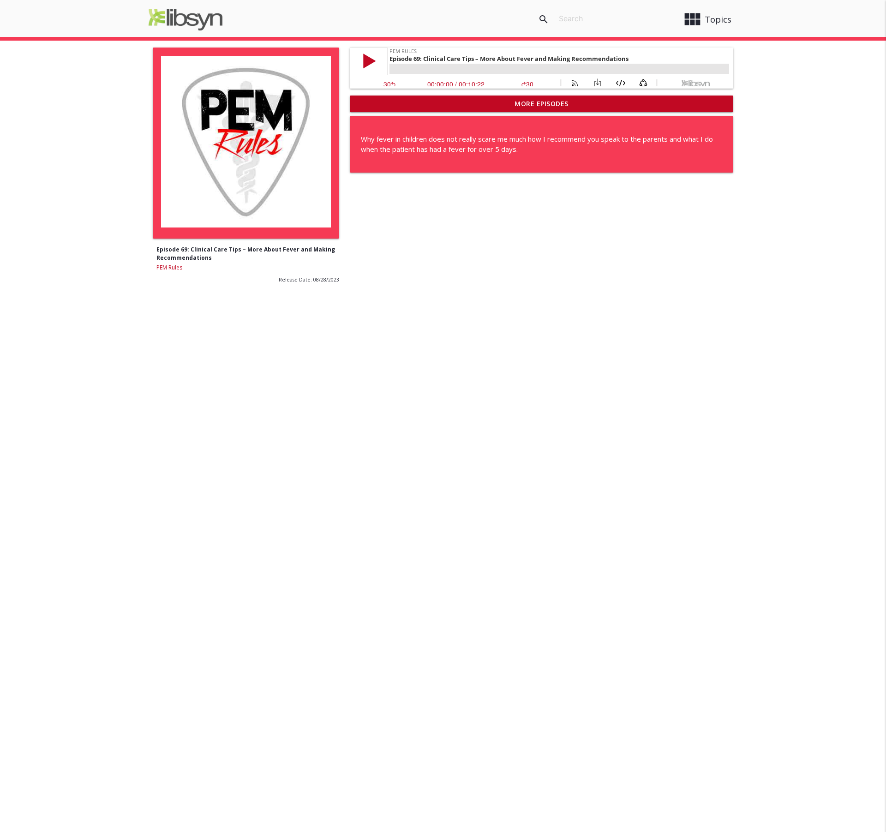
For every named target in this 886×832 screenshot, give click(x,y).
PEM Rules (169, 267)
